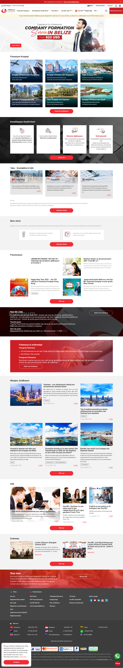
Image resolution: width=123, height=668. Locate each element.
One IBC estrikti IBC (75, 599)
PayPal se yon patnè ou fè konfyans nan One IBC (99, 507)
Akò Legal (13, 603)
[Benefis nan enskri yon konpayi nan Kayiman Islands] (96, 434)
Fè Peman (72, 596)
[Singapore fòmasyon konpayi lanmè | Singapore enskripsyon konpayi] (61, 71)
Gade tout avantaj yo (101, 313)
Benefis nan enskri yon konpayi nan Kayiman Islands (94, 450)
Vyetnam (46, 400)
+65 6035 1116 (60, 627)
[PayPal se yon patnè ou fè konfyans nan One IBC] (101, 495)
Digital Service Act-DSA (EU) (18, 612)
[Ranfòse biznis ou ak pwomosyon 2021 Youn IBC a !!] (72, 266)
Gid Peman (33, 596)
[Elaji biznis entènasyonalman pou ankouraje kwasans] (35, 504)
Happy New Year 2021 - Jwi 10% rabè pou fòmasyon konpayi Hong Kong (45, 281)
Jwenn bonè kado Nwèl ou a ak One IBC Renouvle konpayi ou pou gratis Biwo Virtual (98, 281)
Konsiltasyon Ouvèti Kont (40, 11)
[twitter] (106, 600)
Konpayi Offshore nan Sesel (93, 99)
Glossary (52, 606)
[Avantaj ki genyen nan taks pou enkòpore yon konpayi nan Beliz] (26, 434)
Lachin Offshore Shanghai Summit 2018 (45, 543)
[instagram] (102, 600)
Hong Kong (20, 180)
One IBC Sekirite (35, 603)
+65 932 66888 (87, 634)
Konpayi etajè (54, 599)
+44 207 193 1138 (25, 634)
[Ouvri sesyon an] (120, 6)
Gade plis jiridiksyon (61, 111)
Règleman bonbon (15, 615)
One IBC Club (66, 11)
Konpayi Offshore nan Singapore (60, 75)
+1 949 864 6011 (60, 634)
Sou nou (12, 596)
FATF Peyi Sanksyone (36, 599)
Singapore (54, 180)
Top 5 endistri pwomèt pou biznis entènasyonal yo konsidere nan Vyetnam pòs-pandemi (94, 411)
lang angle (100, 16)
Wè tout (61, 301)
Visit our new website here (71, 2)
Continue (16, 662)
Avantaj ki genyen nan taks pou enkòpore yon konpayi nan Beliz (23, 450)
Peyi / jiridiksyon (55, 603)
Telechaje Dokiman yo (56, 596)
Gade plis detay (61, 210)
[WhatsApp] (117, 656)
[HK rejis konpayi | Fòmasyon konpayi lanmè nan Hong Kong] (26, 71)
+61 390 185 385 (25, 631)
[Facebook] (91, 600)
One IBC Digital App (84, 11)
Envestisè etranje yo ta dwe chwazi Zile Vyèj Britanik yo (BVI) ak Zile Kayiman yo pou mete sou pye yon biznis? (61, 451)
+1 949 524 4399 (16, 5)
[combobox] (110, 6)
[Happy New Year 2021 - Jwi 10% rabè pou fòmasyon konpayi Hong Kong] (19, 287)
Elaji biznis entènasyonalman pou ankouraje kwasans (33, 511)
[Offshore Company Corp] (8, 11)
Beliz (12, 462)
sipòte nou (76, 16)
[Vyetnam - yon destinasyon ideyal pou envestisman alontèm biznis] (26, 394)
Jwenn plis (61, 157)
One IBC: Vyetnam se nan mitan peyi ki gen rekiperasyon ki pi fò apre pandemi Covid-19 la (73, 509)
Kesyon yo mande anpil (76, 603)
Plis (95, 11)
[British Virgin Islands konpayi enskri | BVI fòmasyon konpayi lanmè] (96, 71)
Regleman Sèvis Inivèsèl (17, 599)
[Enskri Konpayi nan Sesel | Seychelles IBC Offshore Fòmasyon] (96, 95)
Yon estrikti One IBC (101, 659)
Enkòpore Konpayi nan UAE (23, 99)
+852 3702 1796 (25, 627)
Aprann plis (38, 554)
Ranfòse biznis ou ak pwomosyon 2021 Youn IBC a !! (97, 260)
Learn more (22, 657)
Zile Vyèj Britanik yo (60, 462)
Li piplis (39, 191)
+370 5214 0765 (95, 627)
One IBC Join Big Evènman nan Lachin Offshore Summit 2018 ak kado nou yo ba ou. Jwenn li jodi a (100, 545)
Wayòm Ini (89, 180)
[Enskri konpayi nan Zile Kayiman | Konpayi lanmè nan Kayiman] (61, 95)
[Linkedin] (99, 600)
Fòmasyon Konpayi (23, 11)
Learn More (16, 45)
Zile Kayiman (49, 462)
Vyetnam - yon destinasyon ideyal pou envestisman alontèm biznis (59, 385)
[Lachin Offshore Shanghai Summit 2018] (21, 550)
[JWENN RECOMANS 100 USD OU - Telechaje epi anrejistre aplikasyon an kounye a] (19, 266)
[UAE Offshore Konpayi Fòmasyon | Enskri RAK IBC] (26, 95)
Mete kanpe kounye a (116, 10)
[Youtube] (95, 600)
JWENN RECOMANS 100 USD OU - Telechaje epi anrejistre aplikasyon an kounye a (45, 261)
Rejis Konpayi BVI (89, 75)
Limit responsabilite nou (64, 16)
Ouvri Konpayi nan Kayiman (58, 99)
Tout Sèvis (54, 11)
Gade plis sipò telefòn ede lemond (61, 641)
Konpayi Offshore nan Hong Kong (25, 75)
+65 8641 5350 (88, 631)
